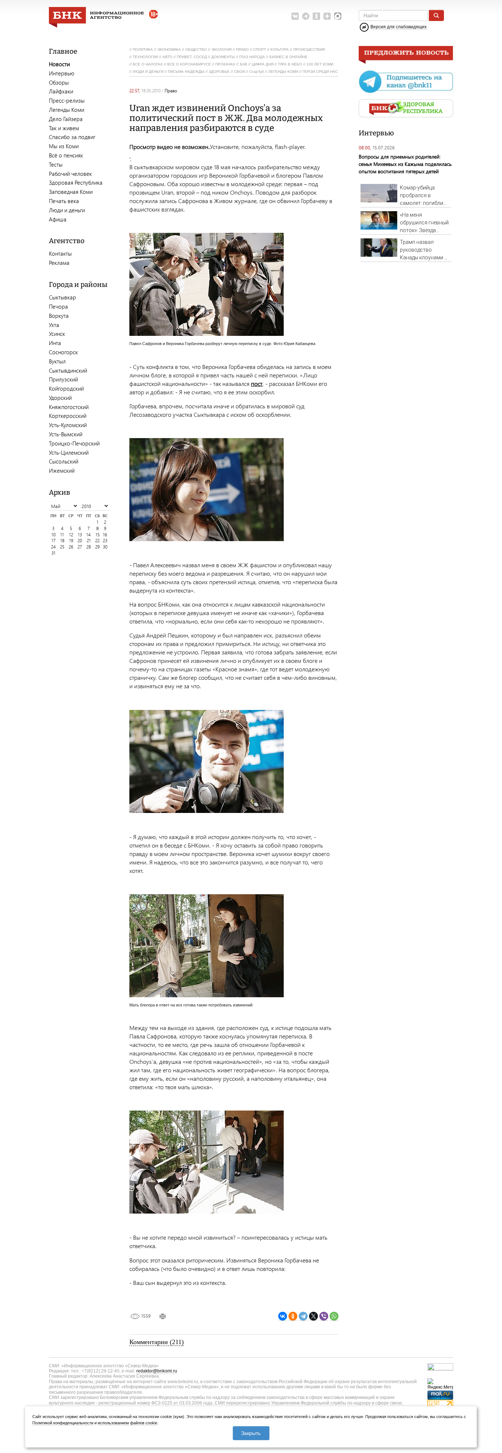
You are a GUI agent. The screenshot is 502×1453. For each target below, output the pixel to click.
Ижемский (62, 470)
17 (53, 540)
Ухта (54, 324)
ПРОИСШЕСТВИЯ (309, 49)
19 (71, 540)
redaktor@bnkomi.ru (156, 1371)
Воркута (59, 315)
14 (88, 534)
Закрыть (251, 1433)
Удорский (60, 397)
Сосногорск (63, 352)
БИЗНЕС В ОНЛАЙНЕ (288, 57)
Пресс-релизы (67, 100)
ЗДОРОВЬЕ (219, 72)
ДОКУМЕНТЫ (223, 57)
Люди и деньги (67, 210)
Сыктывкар (62, 297)
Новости (59, 64)
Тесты (55, 164)
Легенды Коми (66, 109)
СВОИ (239, 72)
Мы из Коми (64, 146)
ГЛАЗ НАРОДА (252, 57)
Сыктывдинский (68, 370)
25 (62, 547)
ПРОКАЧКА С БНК (231, 64)
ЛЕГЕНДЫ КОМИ (283, 72)
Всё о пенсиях (66, 155)
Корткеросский (67, 415)
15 (98, 534)
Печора (58, 306)
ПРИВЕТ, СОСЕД (192, 57)
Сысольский (63, 461)
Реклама (59, 262)
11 (62, 534)
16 (105, 534)
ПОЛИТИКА (143, 49)
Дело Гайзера (66, 118)
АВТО (167, 57)
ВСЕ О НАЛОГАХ (148, 64)
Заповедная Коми (71, 191)
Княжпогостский (69, 407)
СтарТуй (256, 72)
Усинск (57, 333)
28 (88, 547)
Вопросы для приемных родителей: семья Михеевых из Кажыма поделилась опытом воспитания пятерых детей (405, 164)
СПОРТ (259, 49)
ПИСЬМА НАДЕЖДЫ (186, 72)
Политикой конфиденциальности (62, 1423)
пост (256, 383)
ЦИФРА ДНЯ (262, 64)
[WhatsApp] (334, 1316)
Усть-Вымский (65, 434)
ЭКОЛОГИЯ (221, 49)
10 (53, 534)
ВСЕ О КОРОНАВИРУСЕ (189, 64)
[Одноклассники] (292, 1316)
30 (105, 547)
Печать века (64, 201)
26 (71, 547)
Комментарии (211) (156, 1342)
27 (80, 547)
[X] (313, 1316)
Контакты (60, 253)
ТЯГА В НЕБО (290, 64)
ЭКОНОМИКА (169, 49)
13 (80, 534)
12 (71, 534)
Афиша (58, 219)
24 (53, 547)
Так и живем (64, 128)
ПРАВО (242, 49)
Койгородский (66, 388)
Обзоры (59, 82)
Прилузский (63, 379)
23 (105, 540)
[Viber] (323, 1316)
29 (97, 547)
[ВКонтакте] (282, 1316)
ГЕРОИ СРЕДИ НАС (320, 72)
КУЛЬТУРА (279, 49)
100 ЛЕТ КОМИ (319, 64)
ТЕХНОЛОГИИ (145, 57)
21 (89, 540)
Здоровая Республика (76, 182)
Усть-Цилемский (69, 452)
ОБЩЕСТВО (196, 49)
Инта (55, 343)
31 (53, 553)
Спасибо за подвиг (72, 137)
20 (80, 540)
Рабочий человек (70, 173)
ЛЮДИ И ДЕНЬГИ (148, 72)
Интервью (61, 73)
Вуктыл (57, 361)
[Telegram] (303, 1316)
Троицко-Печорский (74, 443)
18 (62, 540)
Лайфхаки (61, 91)
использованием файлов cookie (127, 1423)
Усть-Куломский (68, 425)
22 (97, 540)
